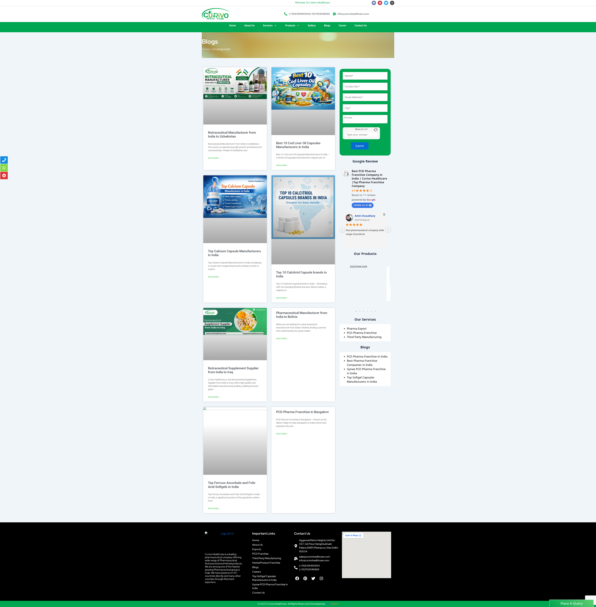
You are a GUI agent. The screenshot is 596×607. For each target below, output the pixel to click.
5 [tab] (371, 312)
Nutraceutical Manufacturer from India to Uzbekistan (232, 134)
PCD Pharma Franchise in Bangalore (302, 412)
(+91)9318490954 (299, 14)
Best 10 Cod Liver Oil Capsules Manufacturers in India (298, 145)
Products (290, 25)
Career (342, 25)
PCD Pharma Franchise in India (367, 356)
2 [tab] (359, 312)
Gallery (312, 25)
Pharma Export (357, 328)
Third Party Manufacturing (364, 337)
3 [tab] (363, 312)
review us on (361, 205)
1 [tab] (355, 312)
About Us (249, 25)
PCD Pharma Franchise (362, 333)
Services (268, 25)
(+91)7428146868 (319, 14)
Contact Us (361, 25)
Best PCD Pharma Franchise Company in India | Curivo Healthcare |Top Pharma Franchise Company (369, 178)
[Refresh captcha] (376, 130)
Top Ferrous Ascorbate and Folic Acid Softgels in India (231, 485)
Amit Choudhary (365, 216)
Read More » (214, 158)
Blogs (327, 25)
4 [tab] (367, 312)
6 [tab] (375, 312)
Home (232, 25)
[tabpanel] (365, 284)
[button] (270, 25)
